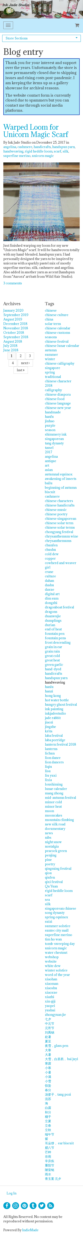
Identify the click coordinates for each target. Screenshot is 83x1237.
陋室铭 (49, 1170)
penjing (50, 855)
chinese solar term (59, 523)
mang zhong (54, 793)
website (51, 961)
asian (49, 470)
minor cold (53, 802)
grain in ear (53, 647)
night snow (53, 842)
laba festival (54, 735)
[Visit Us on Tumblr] (33, 1205)
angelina (9, 147)
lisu (48, 771)
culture (50, 576)
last (20, 370)
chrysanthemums (58, 541)
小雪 (48, 1081)
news (49, 833)
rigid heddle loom (38, 151)
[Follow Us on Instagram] (15, 1205)
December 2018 (15, 324)
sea (47, 899)
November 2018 (15, 328)
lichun (50, 753)
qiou (48, 873)
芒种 (48, 1152)
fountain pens (55, 638)
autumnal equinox (59, 474)
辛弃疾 (49, 1161)
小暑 (48, 1072)
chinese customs (57, 332)
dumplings (53, 620)
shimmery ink (56, 434)
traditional (53, 377)
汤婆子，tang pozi (58, 1094)
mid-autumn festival (60, 797)
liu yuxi (51, 775)
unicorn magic (43, 156)
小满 (48, 1077)
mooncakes (53, 815)
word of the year (57, 975)
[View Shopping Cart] (76, 25)
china (49, 319)
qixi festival (54, 882)
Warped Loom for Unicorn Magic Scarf (35, 131)
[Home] (41, 9)
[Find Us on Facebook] (6, 1205)
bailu (48, 483)
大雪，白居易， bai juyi (61, 1059)
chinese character (58, 381)
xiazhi (49, 997)
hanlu (49, 687)
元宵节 (49, 1028)
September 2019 (15, 315)
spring (50, 372)
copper (50, 558)
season (50, 430)
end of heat (53, 629)
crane (49, 572)
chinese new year (58, 408)
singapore (52, 368)
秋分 (48, 1112)
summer (51, 354)
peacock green (56, 851)
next (25, 363)
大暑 (48, 1054)
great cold (52, 656)
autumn (51, 350)
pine (48, 860)
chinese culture (56, 315)
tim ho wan (53, 939)
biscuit (50, 492)
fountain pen (54, 633)
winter (50, 359)
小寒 (48, 1068)
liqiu (48, 766)
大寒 (48, 1050)
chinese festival (57, 341)
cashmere (24, 147)
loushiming (54, 784)
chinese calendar (57, 328)
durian (50, 625)
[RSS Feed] (50, 1205)
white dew (53, 966)
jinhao (49, 421)
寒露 (48, 1063)
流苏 (48, 1099)
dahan (49, 580)
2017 (48, 452)
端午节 (49, 1134)
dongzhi (51, 603)
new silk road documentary (55, 826)
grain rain (52, 651)
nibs (48, 837)
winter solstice (56, 970)
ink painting (54, 709)
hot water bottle (57, 700)
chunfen (51, 545)
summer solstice (57, 926)
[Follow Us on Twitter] (41, 1205)
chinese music (56, 510)
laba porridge (55, 740)
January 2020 (13, 310)
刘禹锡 (49, 1032)
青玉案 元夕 (53, 1178)
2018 (48, 385)
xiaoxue (51, 992)
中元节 (49, 1023)
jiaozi (49, 722)
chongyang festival (59, 532)
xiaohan (51, 979)
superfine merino (17, 156)
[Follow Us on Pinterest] (24, 1205)
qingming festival (58, 868)
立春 (48, 1125)
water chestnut (56, 952)
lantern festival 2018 (60, 744)
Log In (11, 1193)
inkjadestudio (55, 713)
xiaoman (51, 983)
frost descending (58, 642)
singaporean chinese (60, 908)
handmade (53, 412)
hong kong (53, 696)
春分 (48, 1090)
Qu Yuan (51, 886)
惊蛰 (48, 1085)
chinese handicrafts (60, 505)
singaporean (54, 439)
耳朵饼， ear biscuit (59, 1143)
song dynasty (55, 913)
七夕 (48, 1019)
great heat (52, 660)
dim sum (51, 598)
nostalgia (52, 846)
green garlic (54, 664)
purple (50, 425)
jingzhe (50, 727)
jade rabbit (53, 718)
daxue (49, 589)
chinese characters (59, 501)
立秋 (48, 1130)
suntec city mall (57, 930)
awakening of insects (60, 479)
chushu (50, 549)
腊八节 (49, 1147)
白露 (48, 1108)
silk (65, 151)
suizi (48, 921)
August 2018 (12, 341)
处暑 (48, 1037)
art (47, 465)
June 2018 (10, 350)
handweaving (13, 151)
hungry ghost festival (61, 704)
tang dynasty (54, 443)
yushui (50, 1010)
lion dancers (54, 762)
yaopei (50, 1006)
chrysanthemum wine (61, 536)
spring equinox (56, 917)
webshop (52, 957)
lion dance (53, 758)
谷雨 (48, 1156)
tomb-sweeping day (60, 944)
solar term (53, 324)
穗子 (48, 1116)
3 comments (12, 283)
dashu (49, 585)
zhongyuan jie (55, 1014)
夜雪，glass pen (56, 1046)
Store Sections (17, 38)
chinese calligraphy (59, 363)
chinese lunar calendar (62, 346)
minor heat (53, 806)
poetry (50, 864)
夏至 (48, 1041)
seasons (51, 337)
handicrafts (42, 147)
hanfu (49, 416)
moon (49, 811)
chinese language (58, 403)
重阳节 (49, 1165)
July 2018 (10, 346)
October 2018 (13, 332)
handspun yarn (63, 147)
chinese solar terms (60, 527)
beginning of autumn (61, 487)
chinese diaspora (58, 394)
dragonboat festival (59, 607)
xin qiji (50, 1001)
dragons (51, 612)
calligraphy (53, 390)
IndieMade (30, 1230)
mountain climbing (59, 820)
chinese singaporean (60, 518)
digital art (52, 594)
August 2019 (12, 319)
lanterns (51, 749)
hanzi (49, 691)
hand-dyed (53, 669)
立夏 (48, 1121)
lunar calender (56, 789)
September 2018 (15, 337)
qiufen (50, 877)
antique (50, 461)
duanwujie (53, 616)
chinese (51, 310)
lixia (48, 780)
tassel (49, 448)
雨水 (48, 1174)
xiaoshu (51, 988)
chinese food (55, 399)
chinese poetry (56, 514)
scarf (57, 151)
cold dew (52, 554)
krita (48, 731)
